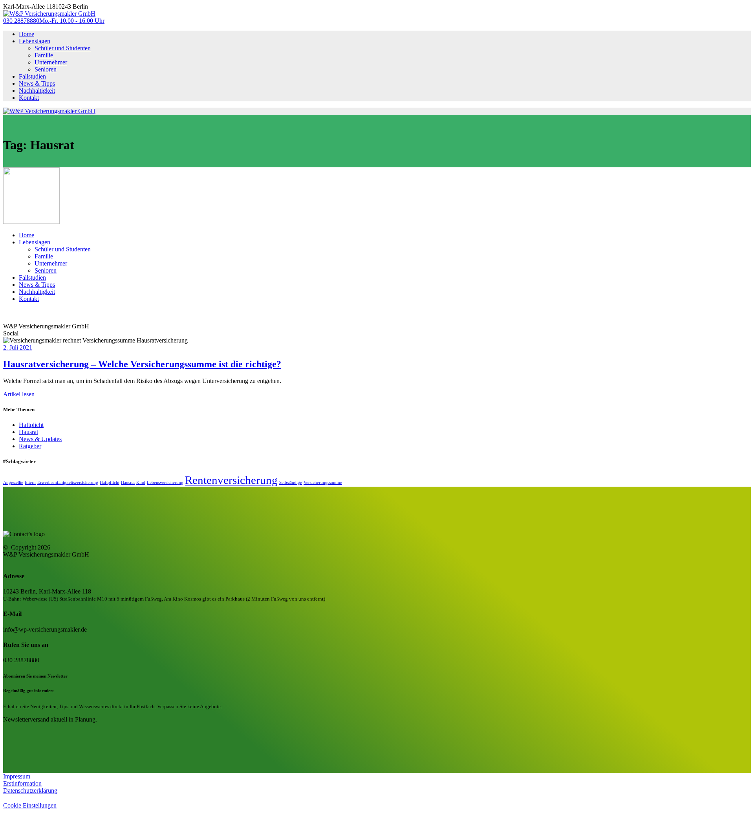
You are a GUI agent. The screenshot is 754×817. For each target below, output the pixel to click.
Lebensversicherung (165, 482)
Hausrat (28, 432)
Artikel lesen (19, 394)
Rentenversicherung (231, 480)
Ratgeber (30, 446)
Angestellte (13, 482)
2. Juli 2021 (17, 347)
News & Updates (40, 439)
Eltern (30, 482)
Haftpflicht (109, 482)
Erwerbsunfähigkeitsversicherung (67, 482)
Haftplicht (31, 424)
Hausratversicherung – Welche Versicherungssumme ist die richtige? (142, 364)
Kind (140, 482)
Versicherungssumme (323, 482)
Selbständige (290, 482)
